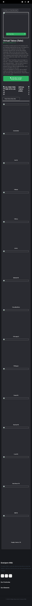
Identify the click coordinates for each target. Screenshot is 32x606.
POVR (16, 248)
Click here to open (16, 78)
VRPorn (16, 219)
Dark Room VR (16, 483)
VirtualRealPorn (16, 307)
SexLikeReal (16, 130)
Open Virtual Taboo (10, 34)
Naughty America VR (16, 542)
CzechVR (16, 454)
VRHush (16, 189)
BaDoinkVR (16, 277)
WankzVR (16, 395)
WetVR (16, 160)
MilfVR (16, 513)
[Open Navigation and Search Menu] (3, 2)
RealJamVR (16, 424)
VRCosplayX (16, 336)
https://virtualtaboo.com (10, 42)
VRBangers (16, 366)
